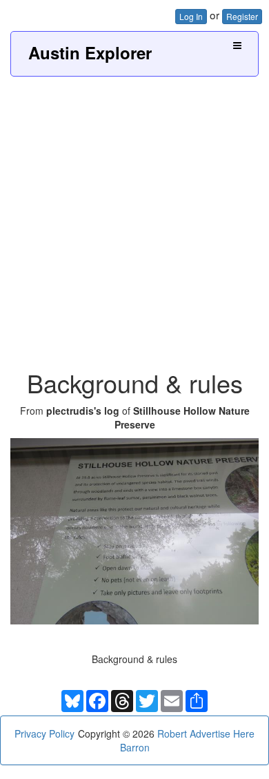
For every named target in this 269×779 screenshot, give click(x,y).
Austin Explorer (90, 52)
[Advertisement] (134, 218)
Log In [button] (191, 16)
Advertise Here (222, 733)
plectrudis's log (82, 410)
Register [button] (242, 16)
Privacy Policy (44, 733)
